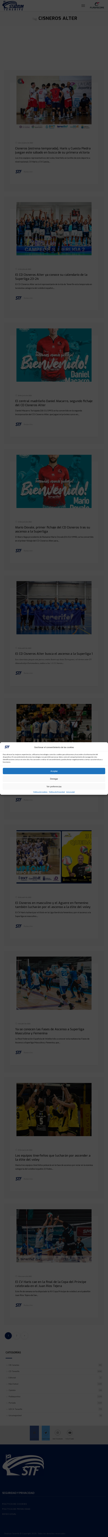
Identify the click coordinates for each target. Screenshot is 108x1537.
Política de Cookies (40, 792)
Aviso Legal (70, 792)
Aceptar (54, 771)
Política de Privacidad (57, 792)
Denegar (54, 778)
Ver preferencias (54, 786)
